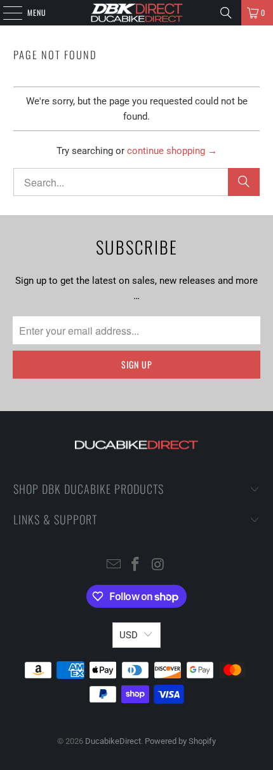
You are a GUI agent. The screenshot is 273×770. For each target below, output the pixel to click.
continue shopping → (172, 151)
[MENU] (5, 12)
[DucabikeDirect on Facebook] (135, 565)
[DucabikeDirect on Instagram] (158, 565)
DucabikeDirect (113, 741)
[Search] (226, 12)
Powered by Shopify (180, 741)
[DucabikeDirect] (137, 12)
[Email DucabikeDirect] (113, 565)
